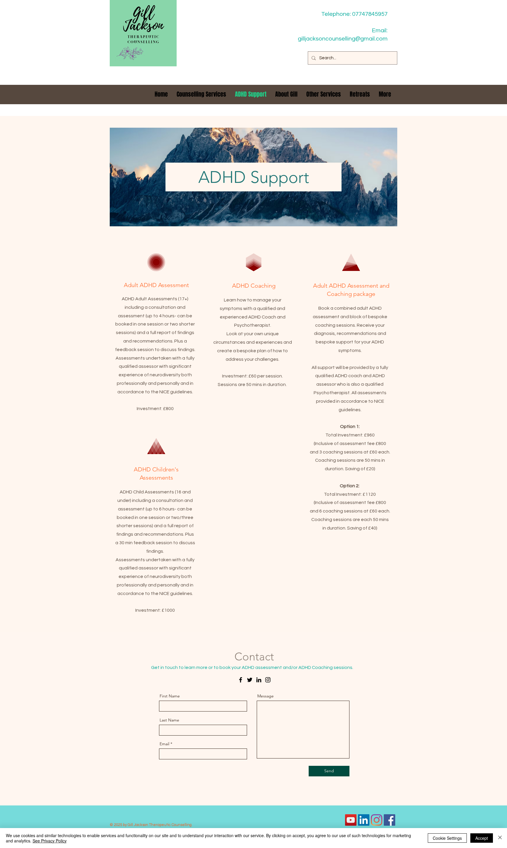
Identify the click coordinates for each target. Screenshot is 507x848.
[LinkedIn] (258, 679)
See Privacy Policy (50, 841)
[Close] (499, 838)
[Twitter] (249, 679)
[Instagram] (267, 679)
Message (265, 696)
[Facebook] (240, 679)
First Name (170, 696)
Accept (481, 838)
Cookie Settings (447, 838)
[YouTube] (350, 820)
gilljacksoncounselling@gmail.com (343, 39)
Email (164, 744)
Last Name (169, 720)
